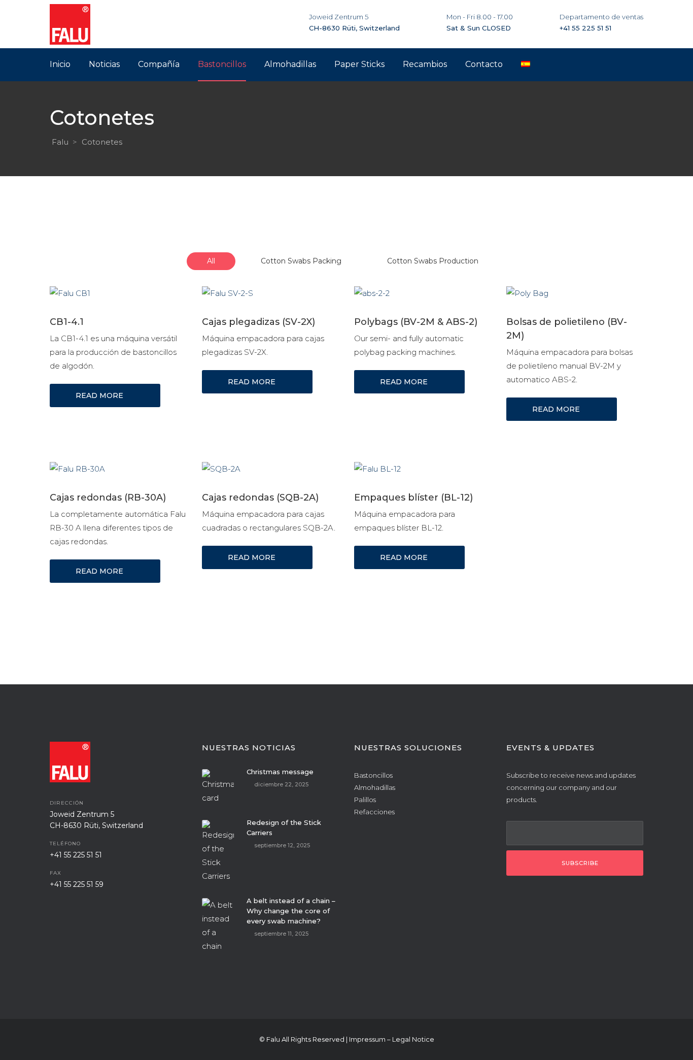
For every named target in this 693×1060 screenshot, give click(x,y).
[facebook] (60, 915)
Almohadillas (374, 787)
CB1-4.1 (67, 321)
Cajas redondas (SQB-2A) (260, 497)
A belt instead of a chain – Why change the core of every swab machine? (291, 911)
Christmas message (280, 772)
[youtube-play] (110, 915)
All (211, 261)
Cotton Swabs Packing (301, 261)
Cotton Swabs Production (432, 261)
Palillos (365, 800)
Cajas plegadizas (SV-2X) (258, 321)
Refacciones (374, 812)
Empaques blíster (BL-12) (413, 497)
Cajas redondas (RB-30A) (108, 497)
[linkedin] (85, 915)
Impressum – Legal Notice (391, 1039)
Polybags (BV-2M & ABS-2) (415, 321)
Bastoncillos (373, 775)
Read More (99, 395)
